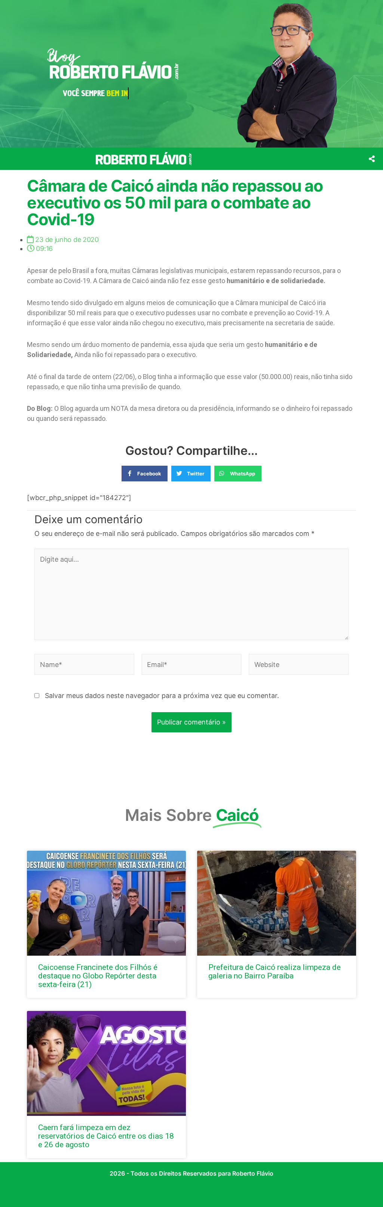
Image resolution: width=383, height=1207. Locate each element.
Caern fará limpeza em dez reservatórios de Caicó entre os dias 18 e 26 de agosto (106, 1136)
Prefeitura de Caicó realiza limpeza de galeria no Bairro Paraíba (274, 971)
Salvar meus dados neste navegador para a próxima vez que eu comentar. (162, 695)
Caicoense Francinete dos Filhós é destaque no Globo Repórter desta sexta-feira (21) (97, 976)
